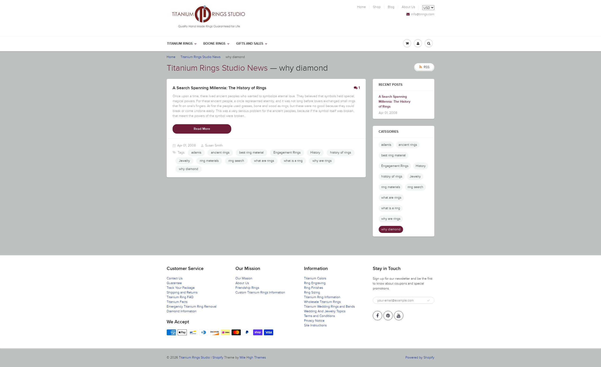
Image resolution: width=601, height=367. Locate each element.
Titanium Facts (177, 302)
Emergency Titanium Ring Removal (191, 307)
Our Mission (243, 278)
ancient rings (220, 153)
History (315, 153)
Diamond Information (181, 311)
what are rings (264, 161)
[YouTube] (398, 315)
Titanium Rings (180, 43)
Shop (377, 7)
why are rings (321, 161)
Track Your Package (181, 288)
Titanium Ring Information (322, 297)
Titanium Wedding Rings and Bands (329, 307)
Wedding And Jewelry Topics (324, 311)
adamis (196, 153)
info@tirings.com (422, 14)
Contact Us (174, 278)
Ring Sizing (312, 292)
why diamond (188, 169)
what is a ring (293, 161)
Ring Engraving (315, 283)
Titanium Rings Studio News (200, 57)
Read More (202, 129)
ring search (236, 161)
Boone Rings (214, 43)
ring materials (209, 161)
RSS (426, 67)
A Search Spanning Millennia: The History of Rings (394, 101)
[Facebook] (377, 315)
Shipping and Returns (182, 292)
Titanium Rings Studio (194, 357)
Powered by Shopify (419, 357)
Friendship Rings (247, 288)
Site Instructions (315, 325)
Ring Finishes (313, 288)
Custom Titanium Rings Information (260, 292)
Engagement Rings (287, 153)
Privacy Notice (314, 321)
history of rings (340, 153)
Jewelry (184, 161)
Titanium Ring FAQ (180, 297)
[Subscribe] (428, 300)
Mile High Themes (253, 357)
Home (361, 7)
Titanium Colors (315, 278)
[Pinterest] (388, 315)
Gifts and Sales (249, 43)
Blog (391, 7)
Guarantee (174, 283)
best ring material (251, 153)
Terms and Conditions (319, 316)
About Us (408, 7)
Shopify (217, 357)
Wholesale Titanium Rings (322, 302)
